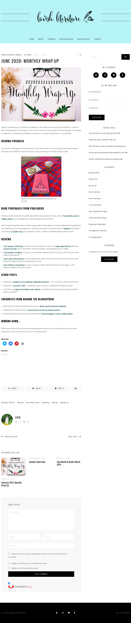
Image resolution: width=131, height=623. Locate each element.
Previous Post (11, 436)
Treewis (126, 613)
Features (52, 39)
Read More (11, 466)
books (21, 402)
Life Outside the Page (98, 211)
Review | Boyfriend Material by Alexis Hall (105, 159)
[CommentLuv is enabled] (20, 587)
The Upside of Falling (13, 252)
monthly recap (33, 402)
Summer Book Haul (37, 461)
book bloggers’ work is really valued (57, 314)
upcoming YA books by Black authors (44, 310)
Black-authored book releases (53, 306)
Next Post (73, 436)
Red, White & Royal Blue (14, 265)
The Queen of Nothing (13, 246)
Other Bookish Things (11, 55)
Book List (92, 186)
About (41, 39)
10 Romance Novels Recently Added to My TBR (108, 152)
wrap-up (64, 402)
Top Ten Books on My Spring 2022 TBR (104, 133)
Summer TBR (19, 286)
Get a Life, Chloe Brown (14, 259)
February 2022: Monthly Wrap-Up (11, 484)
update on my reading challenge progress (31, 282)
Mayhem (67, 228)
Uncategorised (95, 237)
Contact (97, 39)
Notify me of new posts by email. (24, 568)
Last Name (93, 108)
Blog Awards (94, 173)
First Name (93, 100)
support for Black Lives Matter (27, 289)
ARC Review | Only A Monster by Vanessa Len (107, 146)
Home (32, 39)
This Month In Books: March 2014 (68, 463)
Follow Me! (109, 259)
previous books (10, 249)
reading (46, 402)
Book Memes (94, 192)
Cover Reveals (95, 205)
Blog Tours (93, 179)
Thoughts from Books (98, 231)
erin (29, 54)
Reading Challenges (97, 224)
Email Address (95, 92)
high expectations (63, 246)
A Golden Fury (16, 231)
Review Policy (83, 39)
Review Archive (66, 39)
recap (55, 402)
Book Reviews (95, 198)
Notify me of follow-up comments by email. (29, 563)
